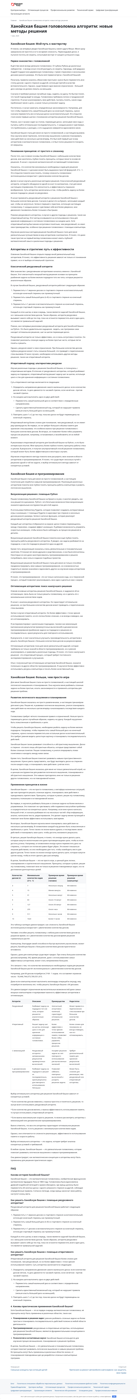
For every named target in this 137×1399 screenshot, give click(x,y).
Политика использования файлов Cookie (81, 1383)
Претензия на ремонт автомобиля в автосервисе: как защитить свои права (97, 1370)
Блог (12, 1383)
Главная (14, 20)
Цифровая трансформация (107, 10)
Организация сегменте (20, 14)
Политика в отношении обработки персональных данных (39, 1383)
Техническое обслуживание (65, 1390)
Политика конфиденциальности (112, 1383)
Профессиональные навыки (106, 1390)
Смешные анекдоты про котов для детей (29, 1368)
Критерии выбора (18, 10)
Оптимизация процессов (38, 10)
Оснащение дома (85, 1390)
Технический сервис (85, 10)
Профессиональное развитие (63, 10)
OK (114, 1396)
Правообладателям (18, 1387)
